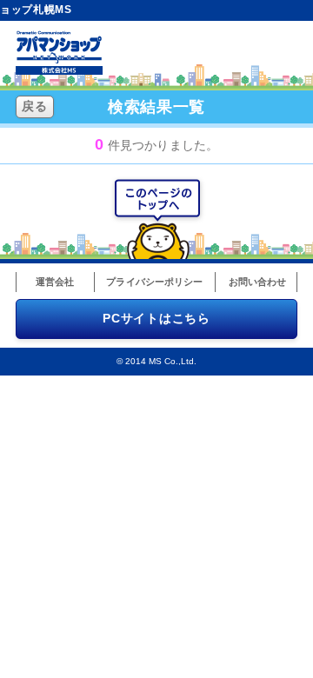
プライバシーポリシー (154, 281)
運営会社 (55, 281)
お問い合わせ (258, 281)
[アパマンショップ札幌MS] (59, 70)
